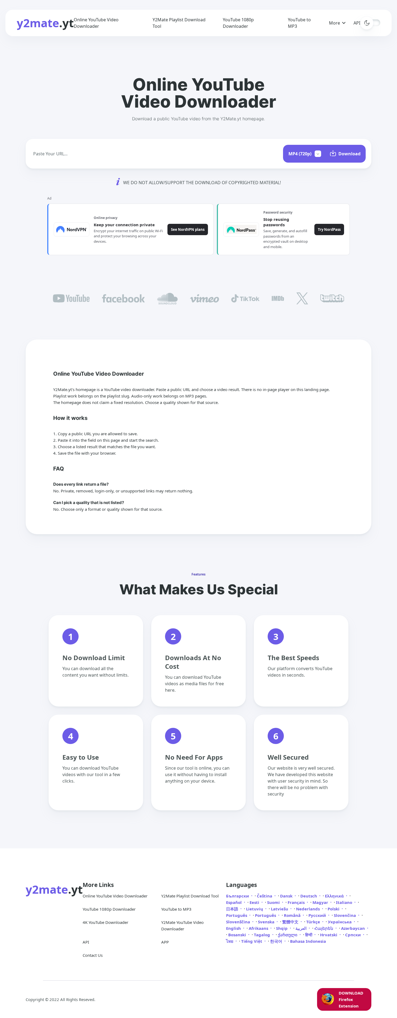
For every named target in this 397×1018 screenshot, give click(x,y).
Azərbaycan (353, 928)
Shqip (282, 928)
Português (237, 915)
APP (165, 942)
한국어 (276, 941)
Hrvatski (329, 934)
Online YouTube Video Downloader (115, 896)
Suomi (274, 902)
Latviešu (280, 908)
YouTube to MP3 (176, 909)
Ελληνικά (335, 896)
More (334, 23)
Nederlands (308, 908)
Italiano (344, 902)
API (86, 942)
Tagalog (262, 934)
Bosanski (237, 934)
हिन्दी (309, 934)
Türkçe (313, 921)
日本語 (232, 908)
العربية (301, 928)
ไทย (230, 941)
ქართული (288, 934)
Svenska (266, 921)
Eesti (255, 902)
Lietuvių (255, 908)
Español (234, 902)
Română (293, 915)
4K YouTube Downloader (105, 922)
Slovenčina (345, 915)
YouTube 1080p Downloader (109, 909)
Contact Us (93, 955)
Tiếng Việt (252, 941)
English (234, 928)
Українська (340, 921)
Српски (353, 934)
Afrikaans (259, 928)
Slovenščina (238, 921)
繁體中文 (291, 921)
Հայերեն (324, 928)
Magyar (320, 902)
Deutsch (309, 896)
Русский (317, 915)
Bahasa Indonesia (308, 941)
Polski (334, 908)
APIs (358, 23)
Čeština (265, 896)
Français (297, 902)
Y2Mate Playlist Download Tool (190, 896)
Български (238, 896)
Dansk (287, 896)
